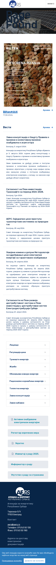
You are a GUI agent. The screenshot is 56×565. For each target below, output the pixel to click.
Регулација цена (18, 352)
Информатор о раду (21, 464)
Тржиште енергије (19, 359)
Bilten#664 (10, 111)
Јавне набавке (17, 403)
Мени (51, 3)
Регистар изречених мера (25, 433)
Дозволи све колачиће (34, 561)
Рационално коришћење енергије (26, 381)
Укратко (19, 443)
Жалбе (13, 366)
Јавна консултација (20, 395)
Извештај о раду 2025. (27, 454)
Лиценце (14, 345)
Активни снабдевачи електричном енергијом (26, 420)
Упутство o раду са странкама (27, 475)
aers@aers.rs (14, 524)
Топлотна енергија (19, 388)
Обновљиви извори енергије (24, 374)
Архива (46, 110)
